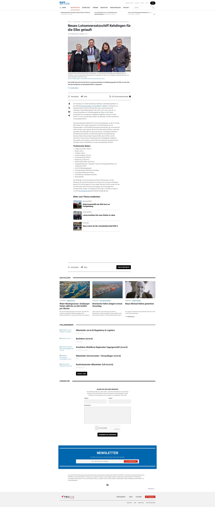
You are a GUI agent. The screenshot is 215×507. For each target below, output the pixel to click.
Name (110, 398)
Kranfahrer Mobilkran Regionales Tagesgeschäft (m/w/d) (102, 347)
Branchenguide (115, 7)
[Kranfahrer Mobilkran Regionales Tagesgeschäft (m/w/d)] (66, 348)
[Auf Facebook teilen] (69, 103)
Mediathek (104, 7)
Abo (153, 3)
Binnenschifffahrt (87, 22)
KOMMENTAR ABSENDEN (107, 435)
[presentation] (154, 14)
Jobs (146, 3)
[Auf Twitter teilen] (69, 107)
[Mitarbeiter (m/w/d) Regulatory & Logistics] (66, 330)
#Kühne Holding (136, 300)
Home (69, 22)
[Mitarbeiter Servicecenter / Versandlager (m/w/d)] (66, 357)
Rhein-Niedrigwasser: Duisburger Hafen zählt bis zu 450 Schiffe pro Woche (75, 306)
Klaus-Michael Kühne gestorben (139, 304)
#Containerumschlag (105, 300)
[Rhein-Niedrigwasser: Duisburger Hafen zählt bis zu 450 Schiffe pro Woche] (75, 289)
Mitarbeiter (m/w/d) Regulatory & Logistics (95, 330)
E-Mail (86, 398)
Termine (95, 7)
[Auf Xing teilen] (69, 115)
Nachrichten (75, 7)
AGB (135, 502)
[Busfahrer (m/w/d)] (65, 338)
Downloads (86, 7)
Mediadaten (121, 497)
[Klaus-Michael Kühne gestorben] (140, 289)
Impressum (129, 502)
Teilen (85, 96)
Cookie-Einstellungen (150, 502)
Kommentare (75, 96)
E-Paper (137, 3)
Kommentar (87, 405)
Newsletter (129, 3)
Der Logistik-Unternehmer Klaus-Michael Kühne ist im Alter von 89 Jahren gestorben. (140, 312)
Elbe (102, 112)
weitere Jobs (81, 374)
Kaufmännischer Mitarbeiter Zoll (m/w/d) (94, 364)
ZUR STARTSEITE (124, 267)
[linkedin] (108, 484)
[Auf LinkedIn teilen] (69, 111)
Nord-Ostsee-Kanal (85, 191)
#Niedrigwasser (71, 300)
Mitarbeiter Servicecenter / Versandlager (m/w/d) (98, 356)
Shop (142, 3)
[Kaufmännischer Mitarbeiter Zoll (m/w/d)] (66, 365)
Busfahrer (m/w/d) (84, 339)
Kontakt (126, 7)
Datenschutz (141, 502)
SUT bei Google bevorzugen (120, 96)
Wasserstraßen (86, 106)
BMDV (105, 106)
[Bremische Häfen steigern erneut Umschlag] (107, 289)
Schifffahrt (97, 106)
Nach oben (150, 488)
